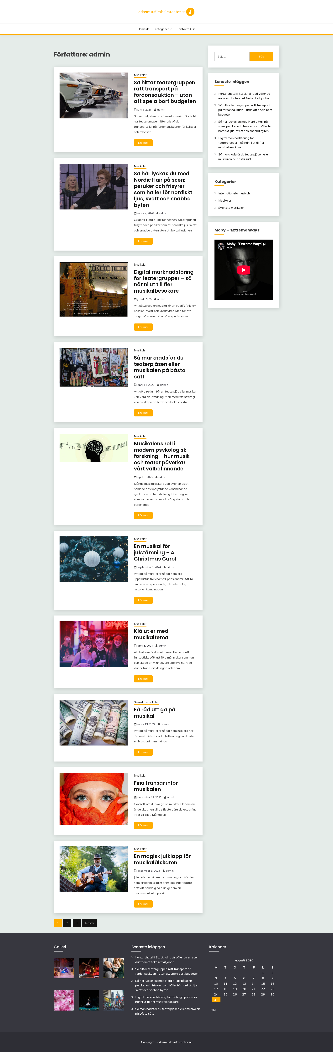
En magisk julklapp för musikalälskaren (162, 859)
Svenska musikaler (146, 702)
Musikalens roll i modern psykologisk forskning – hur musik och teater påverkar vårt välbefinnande (162, 456)
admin (161, 109)
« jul (213, 1009)
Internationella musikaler (234, 193)
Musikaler (140, 75)
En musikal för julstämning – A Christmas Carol (155, 552)
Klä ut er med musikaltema (151, 634)
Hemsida (143, 29)
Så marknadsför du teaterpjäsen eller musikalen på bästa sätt (160, 367)
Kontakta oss (186, 29)
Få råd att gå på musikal (154, 712)
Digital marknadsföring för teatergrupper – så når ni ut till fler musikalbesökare (164, 281)
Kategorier (162, 29)
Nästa (89, 923)
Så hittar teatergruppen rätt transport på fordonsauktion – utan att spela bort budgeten (165, 92)
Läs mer (143, 142)
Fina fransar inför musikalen (156, 786)
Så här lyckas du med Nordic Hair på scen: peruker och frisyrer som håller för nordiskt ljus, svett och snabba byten (163, 189)
